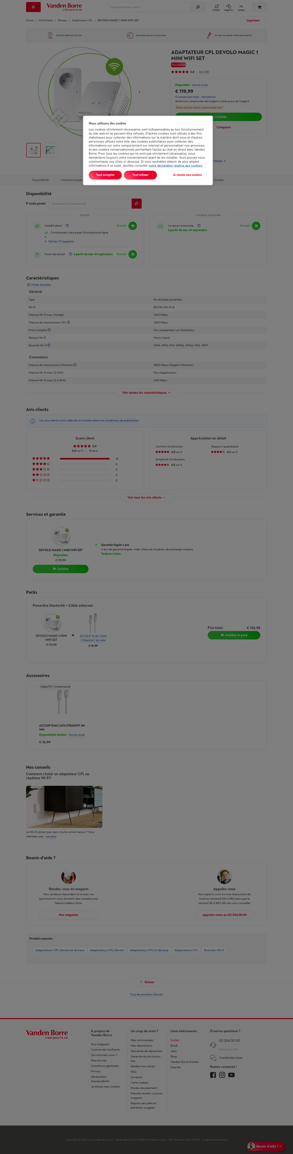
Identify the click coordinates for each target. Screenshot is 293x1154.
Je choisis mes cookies (187, 175)
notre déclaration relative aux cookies (175, 165)
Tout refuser (140, 175)
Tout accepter (105, 175)
